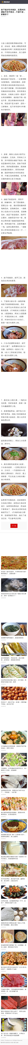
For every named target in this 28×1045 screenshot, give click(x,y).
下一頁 (14, 525)
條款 (12, 1042)
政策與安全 (8, 1042)
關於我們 (3, 1042)
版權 (17, 1042)
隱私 (15, 1042)
